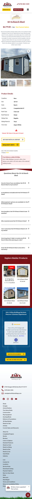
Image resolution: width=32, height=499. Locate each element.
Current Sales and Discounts (11, 428)
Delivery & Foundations (9, 419)
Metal (15, 115)
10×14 (15, 101)
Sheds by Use (6, 451)
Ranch (15, 105)
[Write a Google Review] (12, 324)
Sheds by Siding (7, 447)
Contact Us (6, 462)
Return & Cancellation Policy (11, 484)
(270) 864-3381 (24, 4)
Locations (5, 464)
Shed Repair (6, 479)
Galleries (5, 456)
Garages (5, 406)
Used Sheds (6, 453)
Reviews (5, 438)
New (15, 98)
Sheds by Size (6, 449)
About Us (5, 431)
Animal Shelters (7, 408)
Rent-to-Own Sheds (8, 473)
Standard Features (8, 442)
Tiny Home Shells (7, 410)
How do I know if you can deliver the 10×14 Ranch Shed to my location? (13, 184)
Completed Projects (8, 434)
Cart (4, 460)
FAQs (4, 475)
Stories (5, 436)
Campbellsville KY (19, 108)
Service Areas (6, 466)
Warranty (5, 477)
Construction (6, 412)
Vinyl (15, 121)
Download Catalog (8, 468)
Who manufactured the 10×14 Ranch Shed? (14, 221)
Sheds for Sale (7, 423)
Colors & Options (7, 440)
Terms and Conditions (9, 482)
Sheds (4, 403)
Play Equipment (7, 414)
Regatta (16, 118)
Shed (7, 152)
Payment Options (8, 471)
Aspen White (17, 125)
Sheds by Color (7, 445)
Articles (5, 425)
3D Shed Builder (7, 421)
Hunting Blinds (7, 417)
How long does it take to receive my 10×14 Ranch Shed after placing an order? (13, 239)
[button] (28, 10)
